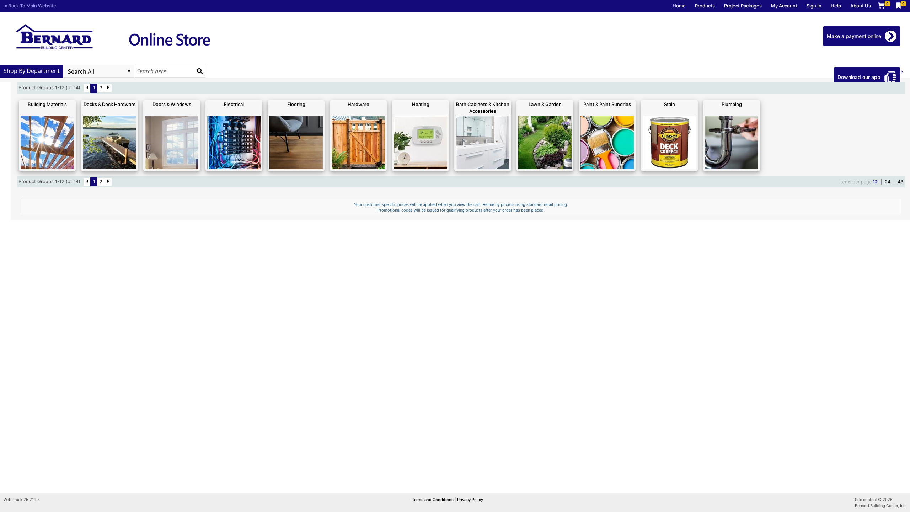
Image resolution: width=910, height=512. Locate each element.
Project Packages (743, 6)
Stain (669, 104)
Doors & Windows (171, 104)
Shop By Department (32, 71)
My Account (784, 6)
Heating (420, 104)
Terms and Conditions (433, 499)
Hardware (358, 104)
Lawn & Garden (545, 104)
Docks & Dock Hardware (110, 104)
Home (679, 6)
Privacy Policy (470, 499)
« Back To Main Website (30, 6)
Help (836, 6)
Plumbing (732, 104)
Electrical (234, 104)
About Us (860, 6)
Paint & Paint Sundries (607, 104)
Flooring (296, 104)
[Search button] (199, 71)
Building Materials (47, 104)
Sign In (814, 6)
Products (705, 6)
